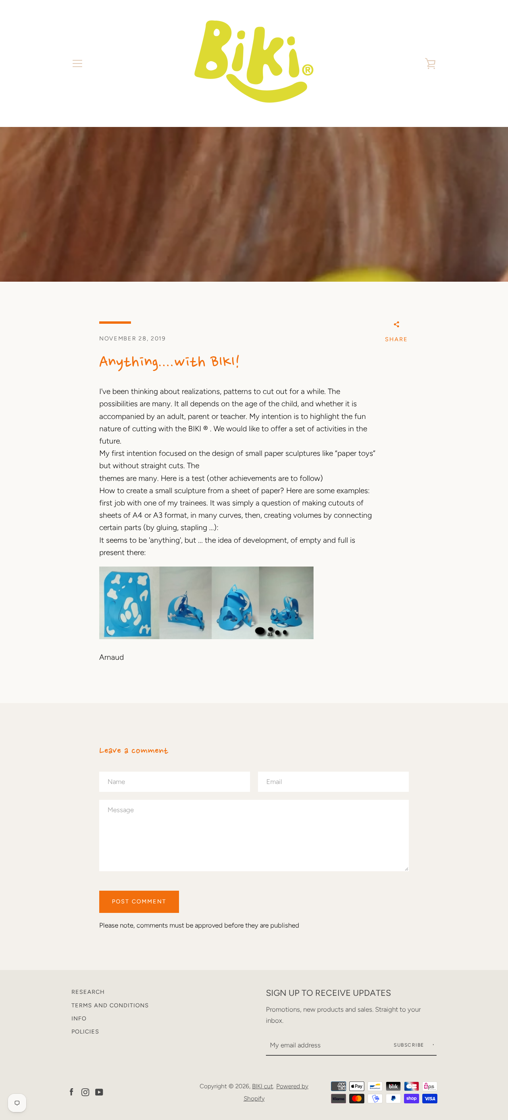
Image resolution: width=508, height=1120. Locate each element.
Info (79, 1018)
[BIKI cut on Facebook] (71, 1091)
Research (88, 991)
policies (85, 1031)
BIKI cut (262, 1086)
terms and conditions (110, 1005)
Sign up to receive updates (328, 992)
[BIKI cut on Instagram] (85, 1091)
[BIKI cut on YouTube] (99, 1091)
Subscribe (410, 1045)
